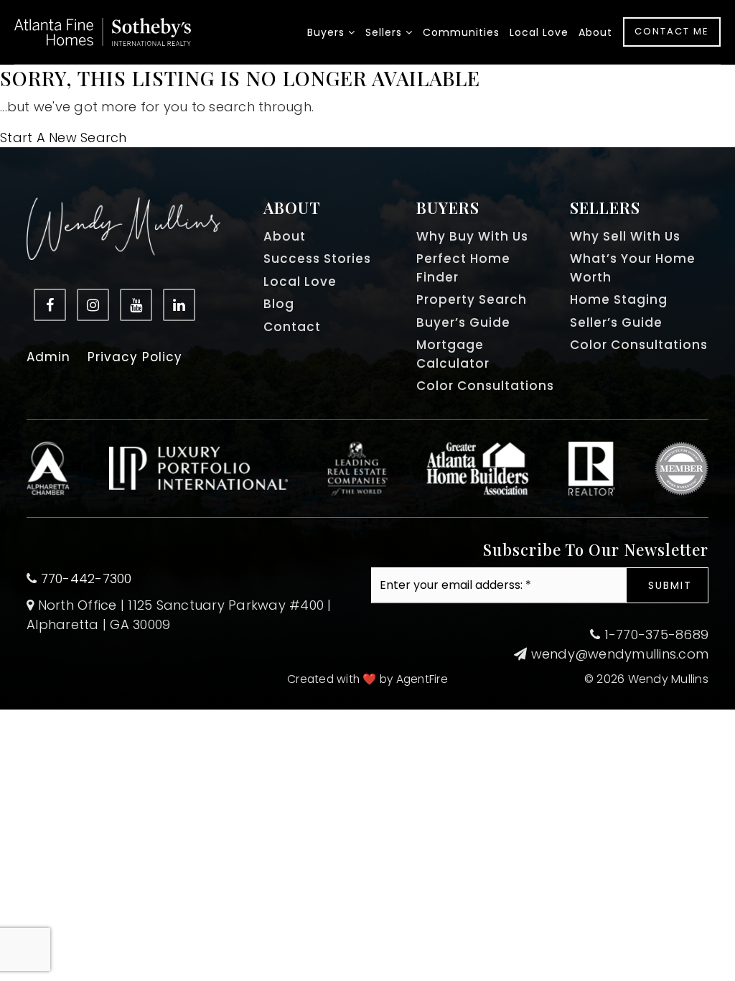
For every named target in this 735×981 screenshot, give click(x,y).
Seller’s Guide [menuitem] (616, 322)
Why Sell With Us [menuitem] (625, 236)
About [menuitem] (595, 32)
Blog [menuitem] (278, 303)
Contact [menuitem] (292, 326)
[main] (367, 106)
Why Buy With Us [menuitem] (472, 236)
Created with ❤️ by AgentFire (367, 679)
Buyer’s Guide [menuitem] (463, 322)
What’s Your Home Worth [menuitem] (633, 268)
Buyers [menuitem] (327, 32)
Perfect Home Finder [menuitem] (463, 268)
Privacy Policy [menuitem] (135, 357)
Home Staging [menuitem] (619, 299)
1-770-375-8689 (654, 634)
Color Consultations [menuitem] (485, 385)
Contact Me (672, 31)
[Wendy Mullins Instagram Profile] (93, 305)
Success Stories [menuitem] (317, 258)
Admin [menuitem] (48, 357)
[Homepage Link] (102, 30)
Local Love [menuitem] (539, 32)
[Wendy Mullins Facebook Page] (50, 305)
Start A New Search (63, 138)
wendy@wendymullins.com (619, 654)
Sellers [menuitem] (385, 32)
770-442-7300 (86, 578)
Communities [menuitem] (461, 32)
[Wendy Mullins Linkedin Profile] (179, 305)
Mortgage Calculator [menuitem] (453, 354)
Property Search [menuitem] (471, 299)
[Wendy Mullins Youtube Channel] (136, 305)
